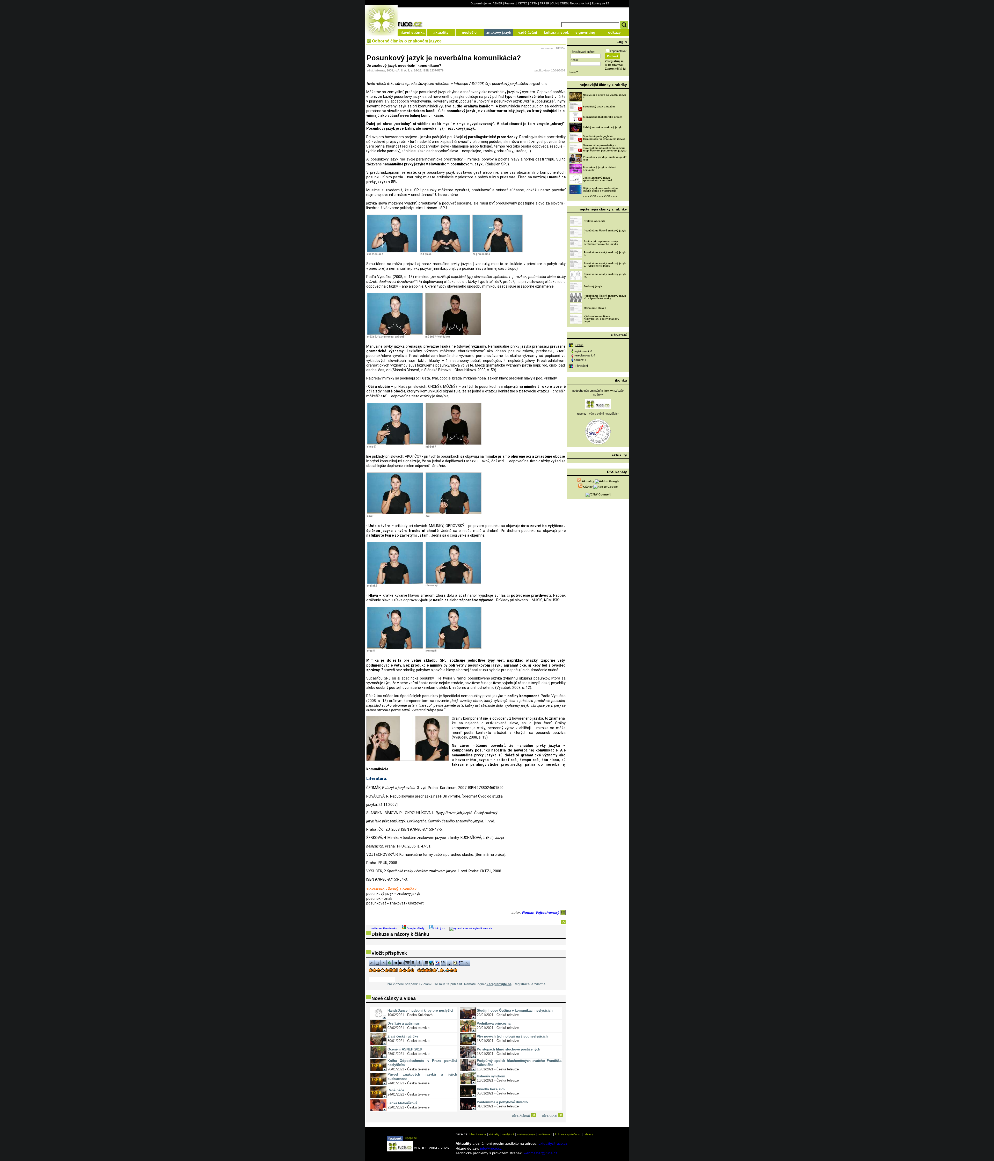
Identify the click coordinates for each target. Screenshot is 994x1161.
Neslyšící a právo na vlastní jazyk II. (604, 96)
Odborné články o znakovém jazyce (407, 41)
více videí (550, 1116)
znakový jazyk (498, 32)
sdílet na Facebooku (384, 928)
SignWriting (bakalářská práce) (602, 116)
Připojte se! (410, 1138)
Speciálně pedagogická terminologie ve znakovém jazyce (604, 137)
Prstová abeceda (594, 221)
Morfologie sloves (595, 307)
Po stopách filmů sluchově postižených (508, 1049)
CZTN (533, 3)
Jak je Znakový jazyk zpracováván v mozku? (597, 179)
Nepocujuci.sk (579, 3)
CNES (564, 3)
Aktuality (588, 481)
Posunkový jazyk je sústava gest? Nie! (604, 158)
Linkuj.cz (439, 928)
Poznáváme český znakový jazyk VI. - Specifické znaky (605, 297)
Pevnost (510, 3)
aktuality (441, 32)
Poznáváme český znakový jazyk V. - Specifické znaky (605, 264)
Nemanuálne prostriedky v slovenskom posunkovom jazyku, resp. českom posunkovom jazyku (604, 148)
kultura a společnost (568, 1134)
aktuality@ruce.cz (552, 1143)
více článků (521, 1116)
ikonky (608, 390)
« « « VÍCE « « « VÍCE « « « (600, 196)
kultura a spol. (556, 32)
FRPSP (544, 3)
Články (588, 486)
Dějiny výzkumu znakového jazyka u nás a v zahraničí (600, 189)
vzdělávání (527, 32)
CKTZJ (522, 3)
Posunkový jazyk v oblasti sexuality (599, 168)
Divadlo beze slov (491, 1089)
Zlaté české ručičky (403, 1036)
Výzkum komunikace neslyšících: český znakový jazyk (601, 319)
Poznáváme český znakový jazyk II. (605, 253)
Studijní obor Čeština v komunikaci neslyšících (515, 1010)
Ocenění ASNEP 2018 (405, 1049)
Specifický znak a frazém (599, 106)
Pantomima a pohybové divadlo (502, 1102)
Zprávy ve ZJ (600, 3)
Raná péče (396, 1090)
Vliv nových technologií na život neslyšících (512, 1036)
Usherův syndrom (491, 1076)
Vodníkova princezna (493, 1023)
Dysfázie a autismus (404, 1023)
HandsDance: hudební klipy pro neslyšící (420, 1010)
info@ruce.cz (491, 1148)
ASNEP (497, 3)
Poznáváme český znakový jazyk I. (605, 232)
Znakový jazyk (593, 286)
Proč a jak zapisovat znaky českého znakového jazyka (601, 242)
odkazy (614, 32)
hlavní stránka (412, 32)
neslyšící (470, 32)
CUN (554, 3)
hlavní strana (478, 1134)
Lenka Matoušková (402, 1103)
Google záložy (415, 928)
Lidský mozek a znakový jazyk (602, 127)
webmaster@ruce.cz (540, 1153)
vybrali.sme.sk (482, 928)
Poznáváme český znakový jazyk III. (605, 275)
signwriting (585, 32)
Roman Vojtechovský (541, 912)
